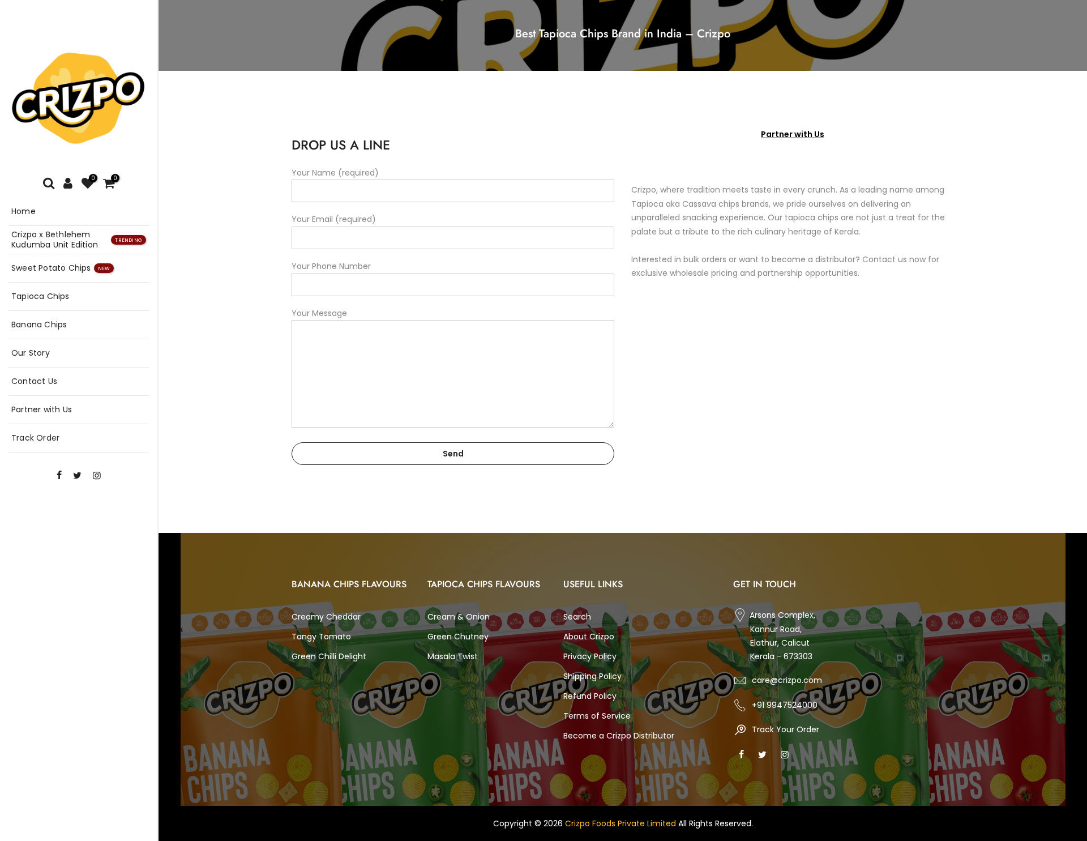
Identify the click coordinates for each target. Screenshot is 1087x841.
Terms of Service (597, 716)
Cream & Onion (458, 616)
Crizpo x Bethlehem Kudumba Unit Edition (76, 239)
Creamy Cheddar (326, 616)
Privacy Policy (590, 656)
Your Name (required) (335, 172)
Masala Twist (452, 656)
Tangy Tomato (321, 636)
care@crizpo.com (787, 680)
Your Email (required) (334, 219)
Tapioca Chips (40, 296)
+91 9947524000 (785, 705)
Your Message (319, 313)
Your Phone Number (331, 266)
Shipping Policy (592, 676)
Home (23, 211)
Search (577, 616)
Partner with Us (41, 409)
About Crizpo (588, 636)
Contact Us (34, 381)
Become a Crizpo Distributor (618, 735)
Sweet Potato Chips (60, 268)
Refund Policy (590, 696)
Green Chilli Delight (329, 656)
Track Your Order (784, 729)
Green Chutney (458, 636)
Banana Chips (39, 324)
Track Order (35, 437)
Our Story (30, 352)
